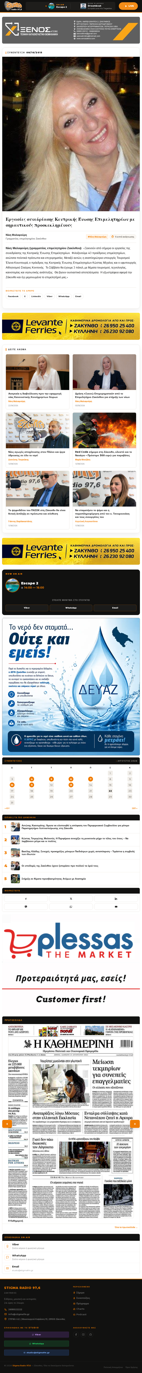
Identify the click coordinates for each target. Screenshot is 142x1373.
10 (12, 785)
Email (78, 296)
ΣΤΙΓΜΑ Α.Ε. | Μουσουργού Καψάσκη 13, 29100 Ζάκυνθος (36, 1319)
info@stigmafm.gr (19, 1314)
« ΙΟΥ (7, 808)
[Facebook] (76, 1334)
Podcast (81, 1314)
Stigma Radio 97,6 (21, 1365)
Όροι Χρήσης (132, 1367)
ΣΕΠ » (134, 808)
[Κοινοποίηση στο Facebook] (26, 898)
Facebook (13, 296)
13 (71, 785)
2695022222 (15, 1309)
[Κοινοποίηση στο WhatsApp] (71, 906)
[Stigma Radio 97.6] (13, 6)
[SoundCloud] (90, 1334)
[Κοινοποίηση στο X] (71, 898)
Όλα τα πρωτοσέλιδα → (126, 1227)
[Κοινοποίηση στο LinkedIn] (116, 898)
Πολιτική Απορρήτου (113, 1367)
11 (32, 785)
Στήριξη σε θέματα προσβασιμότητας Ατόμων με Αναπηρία (54, 878)
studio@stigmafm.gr (38, 1352)
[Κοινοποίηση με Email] (116, 906)
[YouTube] (83, 1334)
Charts (80, 1308)
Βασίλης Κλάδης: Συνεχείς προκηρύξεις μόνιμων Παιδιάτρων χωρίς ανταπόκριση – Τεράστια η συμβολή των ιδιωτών (78, 853)
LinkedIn (36, 296)
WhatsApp (63, 296)
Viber (49, 296)
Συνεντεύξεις (83, 1298)
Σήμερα (80, 1292)
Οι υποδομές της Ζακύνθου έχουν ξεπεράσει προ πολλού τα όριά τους (60, 865)
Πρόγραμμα (82, 1303)
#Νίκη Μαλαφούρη (97, 236)
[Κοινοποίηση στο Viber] (26, 906)
